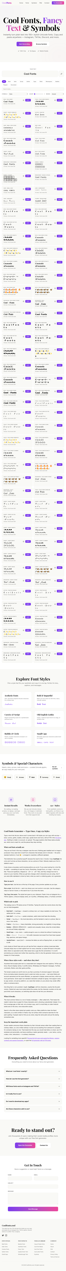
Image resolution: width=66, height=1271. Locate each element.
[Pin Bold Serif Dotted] (23, 223)
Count (31, 94)
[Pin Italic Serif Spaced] (55, 401)
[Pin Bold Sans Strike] (23, 391)
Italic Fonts (5, 1246)
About (52, 1246)
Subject (10, 1183)
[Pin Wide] (55, 126)
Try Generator (57, 3)
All (4, 81)
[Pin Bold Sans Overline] (23, 401)
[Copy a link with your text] (61, 74)
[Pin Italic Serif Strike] (55, 477)
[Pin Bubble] (55, 162)
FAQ (40, 3)
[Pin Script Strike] (23, 580)
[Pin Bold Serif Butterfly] (55, 288)
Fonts (27, 3)
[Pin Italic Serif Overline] (55, 490)
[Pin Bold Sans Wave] (55, 378)
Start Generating (24, 44)
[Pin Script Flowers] (55, 541)
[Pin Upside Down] (55, 199)
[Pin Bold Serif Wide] (55, 210)
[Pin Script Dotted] (23, 515)
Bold (9, 81)
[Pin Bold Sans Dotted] (23, 336)
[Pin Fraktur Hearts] (23, 617)
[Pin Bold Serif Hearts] (23, 236)
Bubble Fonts (21, 1244)
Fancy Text (21, 1249)
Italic (15, 81)
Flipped (5, 85)
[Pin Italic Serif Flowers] (23, 451)
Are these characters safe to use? (18, 1109)
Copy (28, 100)
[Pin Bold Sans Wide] (55, 323)
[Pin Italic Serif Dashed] (23, 425)
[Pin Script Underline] (55, 580)
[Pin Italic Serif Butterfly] (23, 477)
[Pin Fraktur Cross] (55, 630)
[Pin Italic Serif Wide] (23, 412)
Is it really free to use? (13, 1094)
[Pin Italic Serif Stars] (55, 425)
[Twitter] (3, 1235)
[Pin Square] (23, 175)
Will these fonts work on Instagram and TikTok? (22, 1086)
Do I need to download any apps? (17, 1101)
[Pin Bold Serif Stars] (55, 236)
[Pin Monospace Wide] (55, 653)
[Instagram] (6, 1235)
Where (48, 94)
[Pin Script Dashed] (55, 515)
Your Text (33, 69)
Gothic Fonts (5, 1251)
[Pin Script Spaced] (23, 502)
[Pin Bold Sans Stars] (23, 139)
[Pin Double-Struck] (55, 175)
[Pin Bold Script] (55, 152)
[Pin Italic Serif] (55, 139)
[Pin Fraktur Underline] (55, 643)
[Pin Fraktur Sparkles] (23, 630)
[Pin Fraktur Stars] (55, 617)
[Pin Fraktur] (55, 113)
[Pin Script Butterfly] (55, 567)
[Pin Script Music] (23, 541)
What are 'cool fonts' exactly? (16, 1071)
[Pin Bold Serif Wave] (23, 275)
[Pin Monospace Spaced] (23, 653)
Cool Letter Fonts (38, 1251)
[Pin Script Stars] (55, 528)
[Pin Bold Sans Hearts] (23, 349)
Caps (34, 81)
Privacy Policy (54, 1254)
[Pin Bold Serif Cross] (55, 275)
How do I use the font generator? (17, 1079)
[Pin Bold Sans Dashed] (55, 336)
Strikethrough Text (23, 1254)
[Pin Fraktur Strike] (23, 643)
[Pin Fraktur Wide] (55, 591)
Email (36, 1175)
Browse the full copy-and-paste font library (41, 1038)
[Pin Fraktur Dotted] (23, 604)
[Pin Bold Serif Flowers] (23, 262)
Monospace (49, 81)
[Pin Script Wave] (55, 554)
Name (10, 1175)
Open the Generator (25, 1145)
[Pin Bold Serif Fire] (23, 288)
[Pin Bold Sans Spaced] (23, 323)
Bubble (57, 81)
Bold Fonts (4, 1244)
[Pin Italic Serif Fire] (55, 464)
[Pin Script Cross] (23, 567)
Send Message (33, 1209)
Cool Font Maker (38, 1246)
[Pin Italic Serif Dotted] (55, 412)
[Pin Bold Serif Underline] (55, 301)
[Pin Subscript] (23, 199)
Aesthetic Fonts (22, 1246)
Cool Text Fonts (38, 1249)
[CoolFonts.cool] (7, 2)
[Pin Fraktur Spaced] (23, 591)
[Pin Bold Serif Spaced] (23, 210)
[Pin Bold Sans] (55, 313)
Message (11, 1191)
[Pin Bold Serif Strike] (23, 301)
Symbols (34, 3)
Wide (41, 81)
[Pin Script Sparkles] (23, 113)
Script (21, 81)
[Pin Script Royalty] (23, 554)
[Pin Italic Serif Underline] (23, 490)
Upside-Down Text (23, 1251)
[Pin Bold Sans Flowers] (55, 365)
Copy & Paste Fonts (39, 1244)
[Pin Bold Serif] (23, 100)
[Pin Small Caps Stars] (23, 126)
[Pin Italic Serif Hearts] (55, 100)
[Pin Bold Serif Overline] (23, 313)
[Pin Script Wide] (55, 502)
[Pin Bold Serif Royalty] (55, 262)
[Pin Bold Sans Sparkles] (55, 349)
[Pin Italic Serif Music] (55, 438)
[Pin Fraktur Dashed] (55, 604)
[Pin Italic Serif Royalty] (55, 451)
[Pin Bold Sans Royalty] (23, 378)
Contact (46, 3)
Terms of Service (54, 1257)
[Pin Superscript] (55, 189)
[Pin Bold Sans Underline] (55, 391)
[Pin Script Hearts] (23, 528)
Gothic (28, 81)
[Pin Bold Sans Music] (23, 365)
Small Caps (5, 1254)
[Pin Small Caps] (23, 189)
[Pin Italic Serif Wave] (23, 464)
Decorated (13, 85)
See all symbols (55, 767)
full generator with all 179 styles (41, 1040)
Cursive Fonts (5, 1249)
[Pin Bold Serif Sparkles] (23, 249)
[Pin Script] (23, 152)
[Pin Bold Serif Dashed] (55, 223)
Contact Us (44, 1145)
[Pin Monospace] (23, 162)
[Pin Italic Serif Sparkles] (23, 438)
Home (21, 3)
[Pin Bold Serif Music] (55, 249)
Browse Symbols (41, 44)
